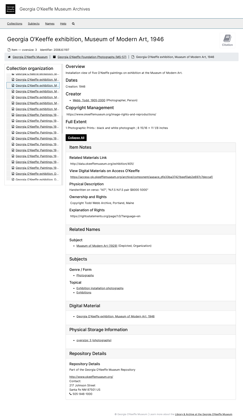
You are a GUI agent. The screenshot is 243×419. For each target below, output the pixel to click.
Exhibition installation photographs (99, 288)
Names (49, 23)
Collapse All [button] (76, 137)
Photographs (85, 275)
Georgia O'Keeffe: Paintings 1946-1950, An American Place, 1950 (59, 115)
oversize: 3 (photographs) (94, 340)
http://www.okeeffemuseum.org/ (91, 377)
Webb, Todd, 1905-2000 (89, 100)
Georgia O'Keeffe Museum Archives (55, 9)
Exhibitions (83, 292)
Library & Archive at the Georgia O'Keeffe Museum (203, 414)
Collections (14, 23)
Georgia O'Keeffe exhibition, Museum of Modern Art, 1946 (55, 73)
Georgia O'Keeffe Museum (30, 57)
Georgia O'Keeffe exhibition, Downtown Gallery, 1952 (51, 173)
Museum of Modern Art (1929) (96, 245)
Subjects (33, 23)
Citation (227, 45)
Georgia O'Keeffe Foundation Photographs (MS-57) (92, 57)
